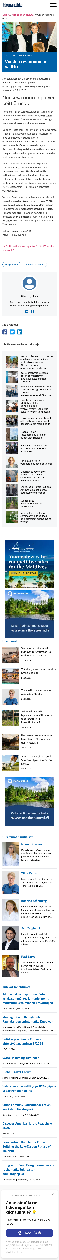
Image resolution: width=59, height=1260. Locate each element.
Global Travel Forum (16, 1072)
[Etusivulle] (21, 4)
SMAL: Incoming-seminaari (21, 1058)
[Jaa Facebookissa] (4, 332)
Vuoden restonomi (34, 264)
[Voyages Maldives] (29, 563)
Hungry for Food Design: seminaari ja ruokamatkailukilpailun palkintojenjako (28, 1169)
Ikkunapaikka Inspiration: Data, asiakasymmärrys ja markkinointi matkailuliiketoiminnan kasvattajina (27, 998)
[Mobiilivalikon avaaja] (53, 5)
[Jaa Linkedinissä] (19, 332)
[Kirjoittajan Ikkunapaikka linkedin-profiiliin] (26, 311)
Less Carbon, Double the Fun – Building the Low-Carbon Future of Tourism (26, 1146)
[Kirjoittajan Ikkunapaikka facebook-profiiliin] (32, 311)
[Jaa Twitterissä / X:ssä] (12, 332)
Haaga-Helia (11, 264)
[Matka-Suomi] (29, 613)
